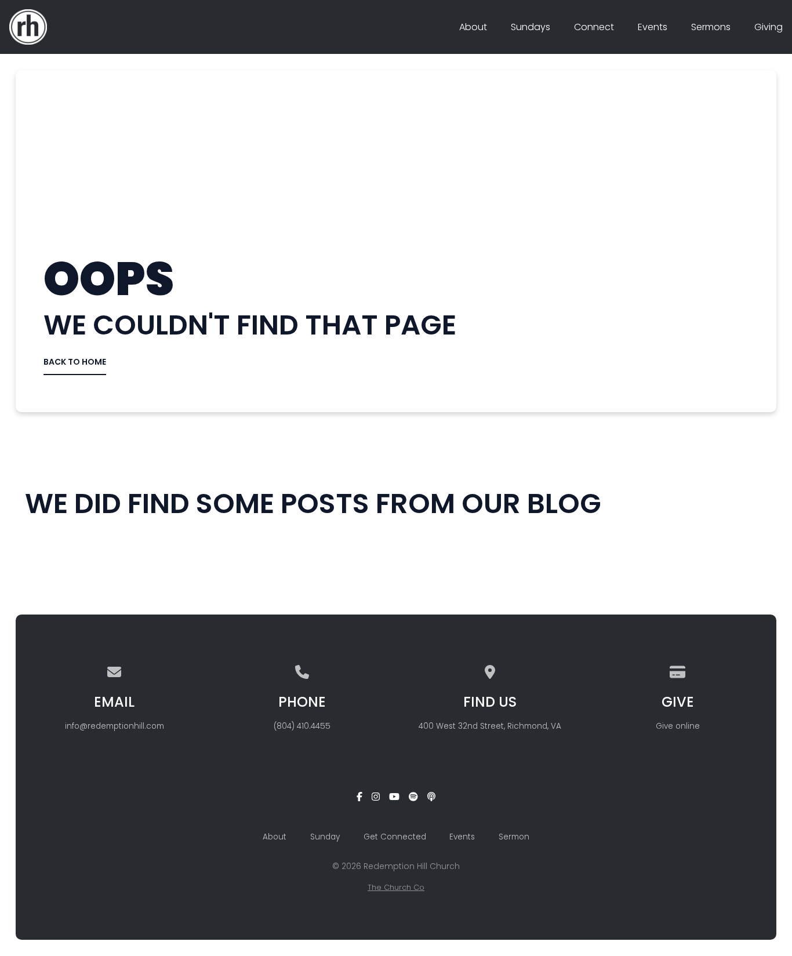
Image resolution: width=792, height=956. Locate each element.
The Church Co (396, 887)
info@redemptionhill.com (114, 726)
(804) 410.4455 (302, 726)
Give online (678, 726)
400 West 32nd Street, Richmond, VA (490, 726)
